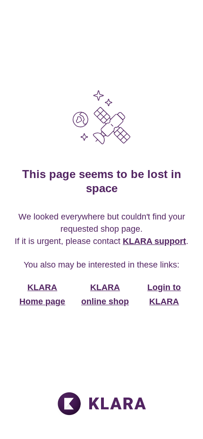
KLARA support (154, 241)
